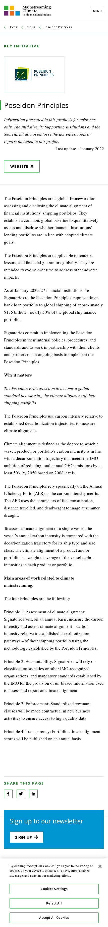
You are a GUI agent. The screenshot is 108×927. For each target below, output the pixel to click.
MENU (97, 11)
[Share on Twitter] (21, 794)
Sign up (23, 837)
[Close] (99, 866)
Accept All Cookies (54, 917)
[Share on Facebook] (8, 794)
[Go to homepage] (27, 11)
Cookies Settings (54, 888)
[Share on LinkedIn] (33, 794)
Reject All (54, 903)
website (19, 166)
